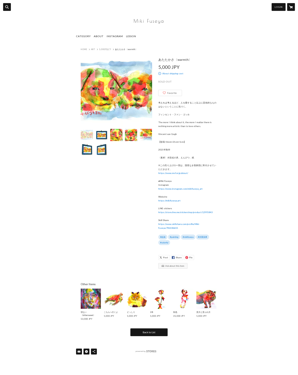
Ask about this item (174, 266)
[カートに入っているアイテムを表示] (291, 7)
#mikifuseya (188, 237)
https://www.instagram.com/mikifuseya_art (180, 188)
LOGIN (278, 7)
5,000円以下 (105, 49)
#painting (174, 237)
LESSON (131, 36)
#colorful (164, 242)
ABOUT (99, 36)
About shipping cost (172, 73)
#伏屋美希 (202, 237)
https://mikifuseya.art (169, 200)
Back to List (149, 332)
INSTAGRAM (115, 36)
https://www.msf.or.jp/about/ (173, 173)
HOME (84, 49)
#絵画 (162, 237)
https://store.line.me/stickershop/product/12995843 (185, 212)
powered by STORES (146, 351)
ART (93, 49)
